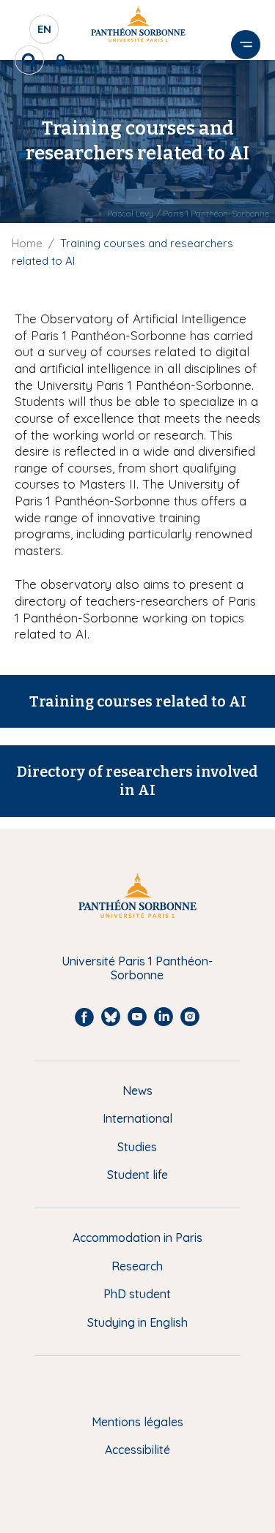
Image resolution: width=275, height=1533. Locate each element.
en (44, 33)
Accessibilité (137, 1449)
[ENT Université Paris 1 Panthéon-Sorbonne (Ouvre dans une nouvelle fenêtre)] (63, 60)
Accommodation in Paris (137, 1237)
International (137, 1118)
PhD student (137, 1293)
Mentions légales (137, 1421)
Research (137, 1266)
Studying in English (137, 1322)
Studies (137, 1146)
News (137, 1090)
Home (27, 243)
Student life (137, 1174)
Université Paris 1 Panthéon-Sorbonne (137, 968)
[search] (29, 60)
